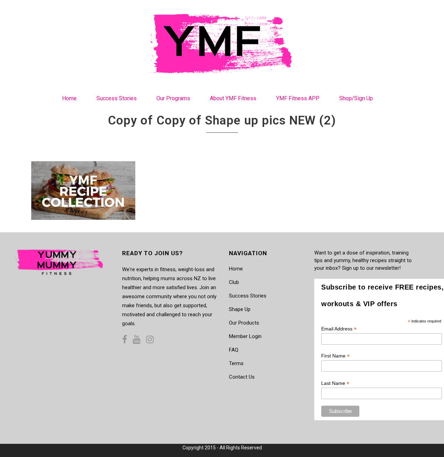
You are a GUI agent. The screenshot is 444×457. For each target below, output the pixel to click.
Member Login (245, 336)
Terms (236, 363)
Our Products (244, 323)
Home (236, 269)
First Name (335, 356)
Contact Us (242, 377)
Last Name (335, 383)
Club (234, 282)
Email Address (339, 329)
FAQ (233, 350)
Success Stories (247, 296)
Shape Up (239, 309)
